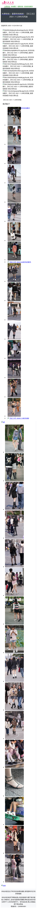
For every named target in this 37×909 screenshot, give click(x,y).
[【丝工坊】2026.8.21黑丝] (14, 567)
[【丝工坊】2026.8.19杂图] (14, 824)
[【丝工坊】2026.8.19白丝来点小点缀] (14, 882)
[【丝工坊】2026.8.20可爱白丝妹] (14, 767)
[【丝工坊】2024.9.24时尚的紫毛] (14, 260)
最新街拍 (20, 6)
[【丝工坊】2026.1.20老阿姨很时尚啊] (14, 358)
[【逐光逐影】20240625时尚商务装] (14, 240)
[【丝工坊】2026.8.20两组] (14, 624)
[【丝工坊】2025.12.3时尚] (14, 339)
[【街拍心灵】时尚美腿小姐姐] (14, 144)
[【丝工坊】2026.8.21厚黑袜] (14, 538)
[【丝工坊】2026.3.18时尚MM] (14, 416)
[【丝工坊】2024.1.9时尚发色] (14, 183)
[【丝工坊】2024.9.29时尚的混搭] (14, 281)
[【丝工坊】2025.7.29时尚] (14, 320)
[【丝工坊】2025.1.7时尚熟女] (14, 300)
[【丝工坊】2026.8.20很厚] (14, 739)
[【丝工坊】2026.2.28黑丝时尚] (14, 397)
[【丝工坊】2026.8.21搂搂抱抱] (14, 595)
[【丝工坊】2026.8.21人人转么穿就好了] (14, 452)
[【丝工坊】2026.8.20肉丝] (14, 653)
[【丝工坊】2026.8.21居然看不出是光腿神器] (14, 509)
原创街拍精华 (28, 6)
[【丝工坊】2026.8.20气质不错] (14, 710)
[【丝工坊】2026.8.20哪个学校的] (14, 681)
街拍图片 (14, 6)
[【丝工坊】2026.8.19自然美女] (14, 853)
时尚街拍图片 (25, 108)
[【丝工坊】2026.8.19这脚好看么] (14, 796)
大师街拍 (7, 6)
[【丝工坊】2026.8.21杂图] (14, 481)
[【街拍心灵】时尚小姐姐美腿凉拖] (14, 125)
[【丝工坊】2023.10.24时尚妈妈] (14, 163)
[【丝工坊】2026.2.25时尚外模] (14, 378)
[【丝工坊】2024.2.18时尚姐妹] (14, 202)
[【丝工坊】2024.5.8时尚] (14, 221)
